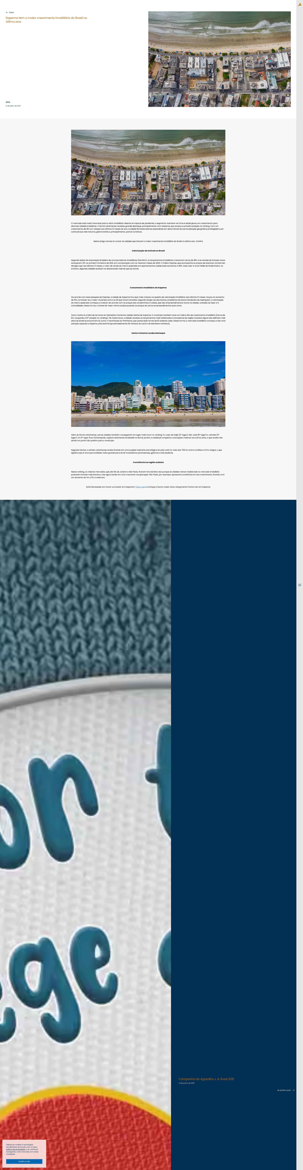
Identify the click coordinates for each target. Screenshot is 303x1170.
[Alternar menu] (299, 587)
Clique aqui (140, 487)
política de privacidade (15, 1149)
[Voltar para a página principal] (300, 4)
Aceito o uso (24, 1161)
